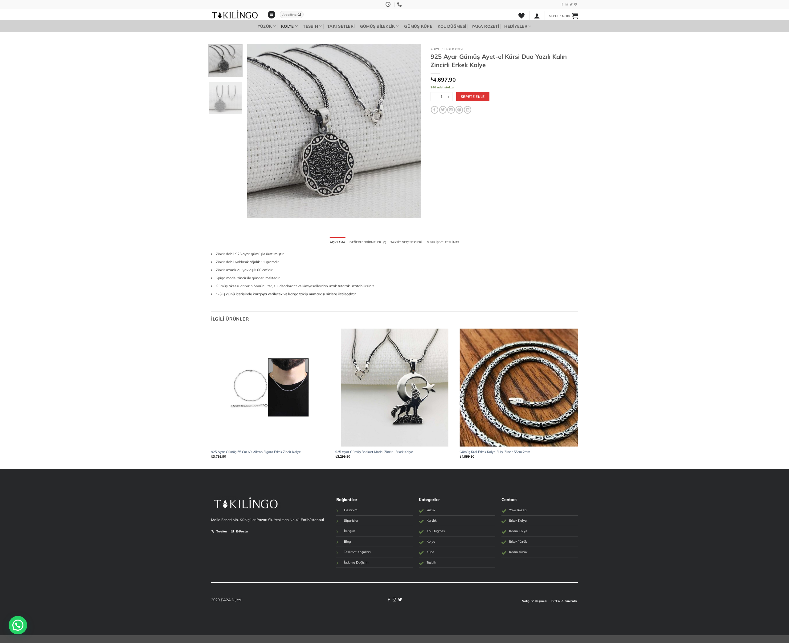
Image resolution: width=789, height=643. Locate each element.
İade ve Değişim (356, 562)
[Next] (409, 131)
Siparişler (351, 520)
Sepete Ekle (473, 96)
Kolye (287, 26)
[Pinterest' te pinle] (459, 110)
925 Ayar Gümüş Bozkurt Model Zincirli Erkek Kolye (374, 452)
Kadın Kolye (518, 531)
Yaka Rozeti (485, 26)
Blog (347, 541)
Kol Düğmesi (452, 26)
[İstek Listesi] (521, 15)
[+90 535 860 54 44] (400, 4)
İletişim (349, 531)
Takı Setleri (341, 26)
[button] (271, 14)
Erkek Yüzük (518, 541)
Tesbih (310, 26)
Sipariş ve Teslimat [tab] (443, 242)
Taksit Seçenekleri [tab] (406, 242)
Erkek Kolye (454, 49)
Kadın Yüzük (518, 552)
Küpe (430, 552)
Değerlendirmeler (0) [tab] (368, 242)
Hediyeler (515, 26)
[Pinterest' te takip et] (575, 4)
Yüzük (265, 26)
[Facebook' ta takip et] (562, 4)
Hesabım (350, 510)
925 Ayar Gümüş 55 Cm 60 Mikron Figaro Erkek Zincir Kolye (256, 452)
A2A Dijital (232, 599)
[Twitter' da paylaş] (443, 110)
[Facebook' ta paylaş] (434, 110)
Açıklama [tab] (337, 242)
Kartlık (431, 520)
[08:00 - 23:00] (389, 4)
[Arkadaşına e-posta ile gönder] (451, 110)
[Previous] (258, 131)
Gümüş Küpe (418, 26)
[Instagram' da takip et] (567, 4)
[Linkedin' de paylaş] (467, 110)
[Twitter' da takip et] (571, 4)
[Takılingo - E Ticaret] (234, 14)
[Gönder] (300, 14)
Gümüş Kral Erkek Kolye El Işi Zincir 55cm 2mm (495, 452)
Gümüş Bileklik (377, 26)
